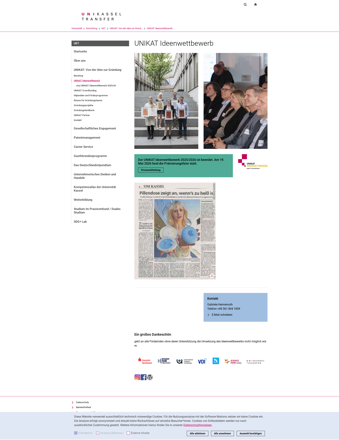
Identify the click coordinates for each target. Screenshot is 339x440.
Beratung (78, 75)
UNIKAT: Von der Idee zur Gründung (97, 70)
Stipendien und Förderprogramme (91, 95)
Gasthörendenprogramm (90, 156)
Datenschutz (82, 402)
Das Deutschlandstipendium (92, 165)
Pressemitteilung (152, 170)
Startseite (80, 51)
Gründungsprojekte (83, 105)
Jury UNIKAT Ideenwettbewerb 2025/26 (96, 85)
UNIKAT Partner (82, 115)
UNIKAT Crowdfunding (85, 90)
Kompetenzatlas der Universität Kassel (95, 188)
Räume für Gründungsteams (88, 100)
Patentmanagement (87, 137)
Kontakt (78, 120)
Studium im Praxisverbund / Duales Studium (97, 210)
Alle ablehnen (197, 433)
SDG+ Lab (80, 221)
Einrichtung (91, 28)
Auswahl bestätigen (251, 433)
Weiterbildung (83, 199)
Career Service (83, 146)
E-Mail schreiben (222, 314)
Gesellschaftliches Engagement (95, 128)
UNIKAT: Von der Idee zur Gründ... (126, 28)
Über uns (80, 60)
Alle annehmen (222, 433)
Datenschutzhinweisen (197, 425)
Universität (77, 28)
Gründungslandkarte (84, 110)
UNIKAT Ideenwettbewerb (160, 28)
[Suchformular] (245, 4)
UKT (103, 28)
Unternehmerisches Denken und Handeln (95, 176)
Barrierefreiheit (83, 407)
